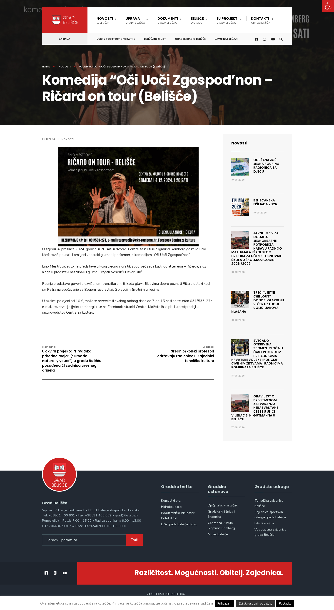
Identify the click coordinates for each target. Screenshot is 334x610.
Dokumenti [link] (167, 20)
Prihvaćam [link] (224, 604)
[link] (328, 6)
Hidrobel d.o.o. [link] (171, 506)
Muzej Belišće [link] (218, 534)
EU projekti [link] (227, 20)
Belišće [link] (197, 20)
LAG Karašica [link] (264, 523)
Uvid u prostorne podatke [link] (116, 39)
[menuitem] (109, 19)
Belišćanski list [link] (155, 39)
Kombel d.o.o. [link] (171, 500)
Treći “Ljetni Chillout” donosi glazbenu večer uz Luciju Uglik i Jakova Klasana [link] (257, 302)
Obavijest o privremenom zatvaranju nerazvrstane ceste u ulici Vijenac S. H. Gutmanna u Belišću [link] (254, 408)
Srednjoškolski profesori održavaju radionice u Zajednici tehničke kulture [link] (185, 354)
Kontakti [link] (260, 20)
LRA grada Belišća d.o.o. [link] (179, 524)
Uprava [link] (135, 20)
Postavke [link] (285, 604)
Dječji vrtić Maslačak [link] (222, 505)
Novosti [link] (105, 20)
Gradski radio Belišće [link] (190, 39)
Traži (134, 540)
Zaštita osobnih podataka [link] (166, 594)
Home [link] (46, 66)
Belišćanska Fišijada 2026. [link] (265, 202)
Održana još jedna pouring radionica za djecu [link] (266, 166)
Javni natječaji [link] (226, 39)
